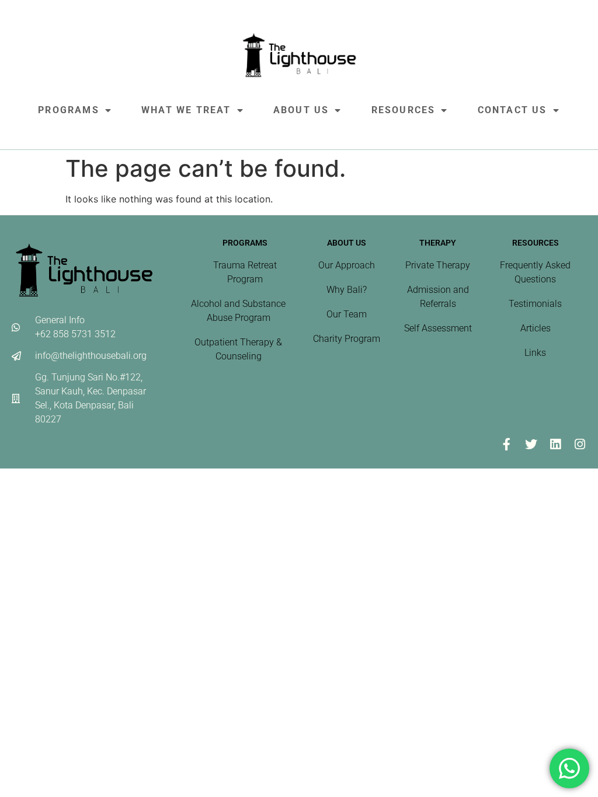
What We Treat (186, 110)
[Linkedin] (555, 444)
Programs (68, 110)
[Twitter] (531, 444)
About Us (301, 110)
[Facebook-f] (506, 444)
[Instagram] (580, 444)
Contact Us (512, 110)
